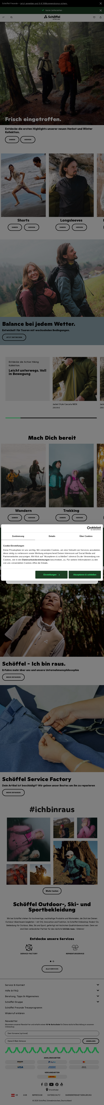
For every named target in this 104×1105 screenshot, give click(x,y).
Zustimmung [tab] (18, 536)
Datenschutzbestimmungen (36, 559)
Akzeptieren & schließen (84, 574)
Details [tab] (52, 536)
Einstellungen (49, 574)
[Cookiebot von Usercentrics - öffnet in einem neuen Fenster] (89, 528)
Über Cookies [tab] (85, 536)
